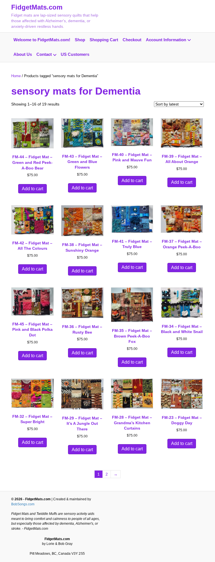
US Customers (75, 54)
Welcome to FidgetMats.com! (41, 39)
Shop (80, 39)
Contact (44, 54)
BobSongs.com (22, 504)
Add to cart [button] (32, 188)
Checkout (132, 39)
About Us (22, 54)
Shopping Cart (104, 39)
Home (16, 76)
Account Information (166, 39)
